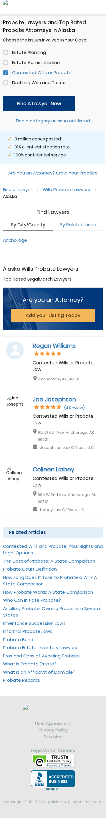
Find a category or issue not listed (53, 121)
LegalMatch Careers (53, 750)
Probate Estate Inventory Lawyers (40, 647)
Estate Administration (36, 62)
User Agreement (53, 723)
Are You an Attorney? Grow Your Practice (53, 173)
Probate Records (21, 680)
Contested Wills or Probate (42, 72)
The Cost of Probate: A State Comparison (49, 561)
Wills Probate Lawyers (66, 189)
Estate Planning (29, 52)
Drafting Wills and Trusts (38, 82)
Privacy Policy (53, 730)
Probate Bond (18, 639)
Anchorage (15, 240)
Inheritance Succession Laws (34, 623)
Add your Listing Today (53, 315)
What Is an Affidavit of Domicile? (39, 672)
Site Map (53, 737)
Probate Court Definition (30, 569)
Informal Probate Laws (27, 631)
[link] (53, 712)
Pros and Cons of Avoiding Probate (41, 656)
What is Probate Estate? (30, 664)
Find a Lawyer (17, 189)
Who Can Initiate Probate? (32, 600)
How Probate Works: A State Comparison (48, 592)
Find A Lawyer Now (39, 103)
